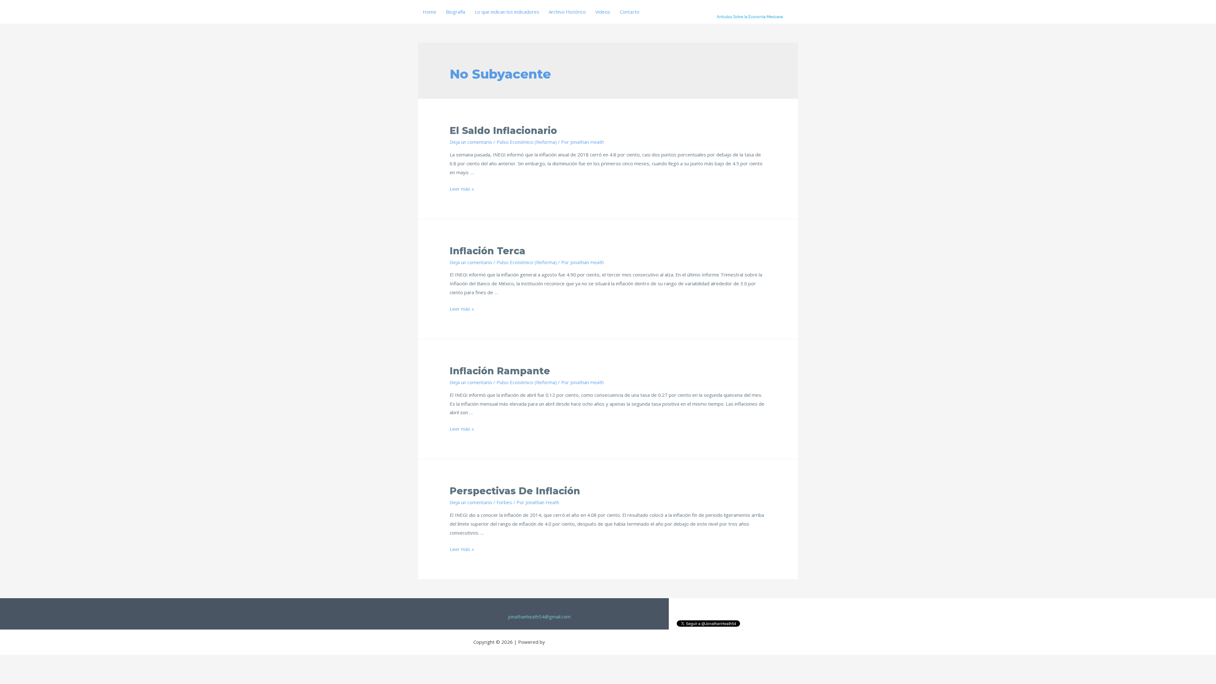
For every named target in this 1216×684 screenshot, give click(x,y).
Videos (602, 12)
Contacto (629, 12)
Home (429, 12)
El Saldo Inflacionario (503, 130)
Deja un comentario (471, 142)
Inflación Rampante (500, 371)
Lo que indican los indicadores (507, 12)
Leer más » (462, 189)
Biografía (455, 12)
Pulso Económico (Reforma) (527, 142)
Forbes (504, 502)
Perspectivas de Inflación (515, 491)
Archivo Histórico (567, 12)
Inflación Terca (487, 251)
